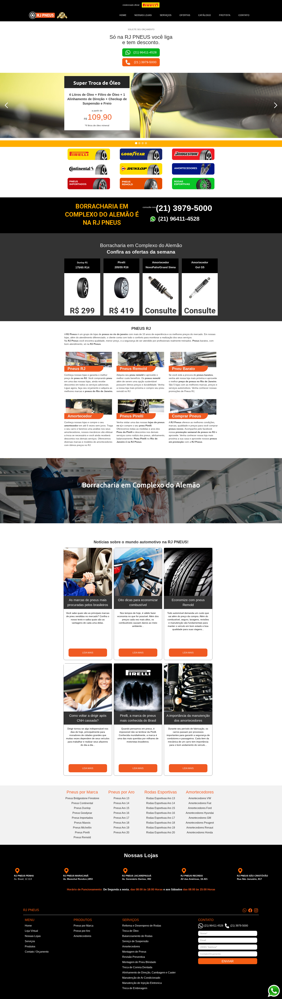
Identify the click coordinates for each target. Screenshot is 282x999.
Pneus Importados (82, 817)
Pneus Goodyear (82, 813)
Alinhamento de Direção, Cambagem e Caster (149, 972)
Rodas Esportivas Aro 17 (160, 817)
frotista (224, 15)
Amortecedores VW (199, 798)
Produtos (30, 946)
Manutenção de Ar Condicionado (141, 977)
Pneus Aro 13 (121, 798)
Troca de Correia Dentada (137, 967)
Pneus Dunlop (82, 808)
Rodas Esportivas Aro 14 (160, 803)
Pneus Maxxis (82, 822)
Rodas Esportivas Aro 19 (160, 827)
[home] (48, 15)
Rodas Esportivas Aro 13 (160, 798)
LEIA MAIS (87, 652)
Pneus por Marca (82, 792)
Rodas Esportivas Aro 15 (160, 808)
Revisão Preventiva (133, 957)
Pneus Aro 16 (121, 813)
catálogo (204, 15)
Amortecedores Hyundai (200, 813)
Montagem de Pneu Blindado (139, 962)
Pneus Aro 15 (121, 808)
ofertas (185, 15)
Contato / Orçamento (37, 951)
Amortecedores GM (200, 817)
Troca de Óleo (130, 930)
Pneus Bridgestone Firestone (82, 798)
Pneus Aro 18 (121, 822)
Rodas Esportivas (160, 792)
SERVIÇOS (165, 15)
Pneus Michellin (82, 827)
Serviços (30, 941)
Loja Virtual (31, 930)
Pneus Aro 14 (121, 803)
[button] (6, 105)
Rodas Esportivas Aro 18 (160, 822)
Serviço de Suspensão (135, 941)
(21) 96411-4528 (178, 218)
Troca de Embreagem (134, 988)
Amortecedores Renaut (199, 827)
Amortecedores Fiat (199, 803)
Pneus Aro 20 (121, 832)
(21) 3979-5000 (184, 208)
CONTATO (243, 15)
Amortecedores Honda (200, 832)
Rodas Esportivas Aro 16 (160, 813)
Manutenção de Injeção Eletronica (142, 983)
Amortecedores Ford (200, 808)
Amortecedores (200, 792)
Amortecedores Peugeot (200, 822)
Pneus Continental (82, 803)
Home (122, 15)
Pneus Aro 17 (121, 817)
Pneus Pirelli (82, 832)
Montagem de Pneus (134, 951)
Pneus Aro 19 (121, 827)
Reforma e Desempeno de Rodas (141, 925)
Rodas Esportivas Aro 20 (160, 832)
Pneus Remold (82, 837)
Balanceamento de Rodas (137, 936)
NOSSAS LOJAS (143, 15)
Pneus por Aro (121, 792)
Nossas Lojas (33, 936)
